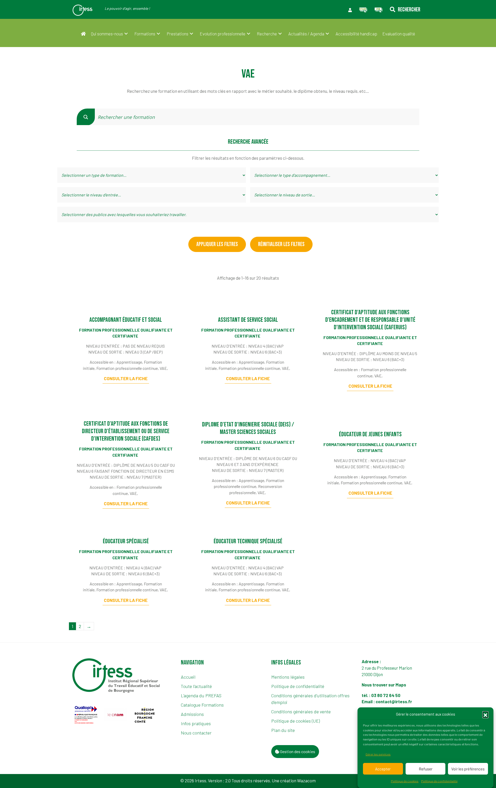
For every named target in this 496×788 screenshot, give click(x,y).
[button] (485, 714)
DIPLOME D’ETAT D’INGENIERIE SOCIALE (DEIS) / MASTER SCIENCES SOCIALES (248, 428)
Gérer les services (378, 754)
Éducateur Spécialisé (126, 541)
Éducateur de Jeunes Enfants (370, 434)
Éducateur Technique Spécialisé (248, 541)
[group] (86, 715)
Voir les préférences (468, 768)
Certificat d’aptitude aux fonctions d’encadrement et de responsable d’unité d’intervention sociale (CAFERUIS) (370, 320)
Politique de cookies (405, 781)
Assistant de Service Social (248, 320)
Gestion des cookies (297, 751)
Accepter (383, 768)
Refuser (425, 768)
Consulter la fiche (126, 378)
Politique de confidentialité (439, 781)
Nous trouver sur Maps (384, 684)
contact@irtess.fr (394, 701)
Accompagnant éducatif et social (125, 320)
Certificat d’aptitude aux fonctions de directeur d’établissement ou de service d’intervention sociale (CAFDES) (125, 431)
